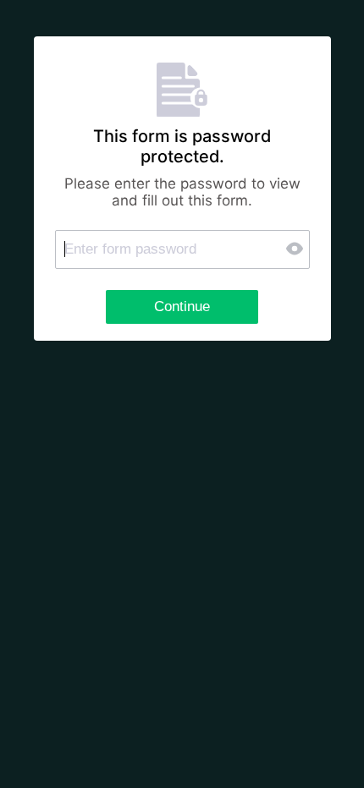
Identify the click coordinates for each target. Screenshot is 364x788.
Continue (182, 306)
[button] (296, 249)
